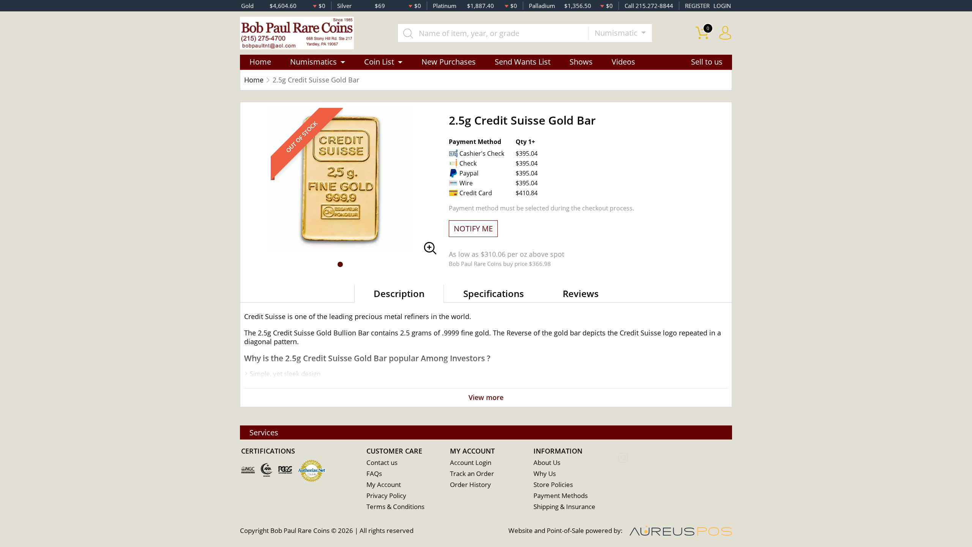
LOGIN (722, 5)
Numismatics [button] (313, 62)
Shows (581, 62)
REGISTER (697, 5)
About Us (546, 462)
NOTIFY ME (473, 228)
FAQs (374, 473)
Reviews (581, 293)
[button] (340, 264)
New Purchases (448, 62)
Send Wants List (523, 62)
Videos (623, 62)
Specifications (493, 293)
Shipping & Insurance (564, 506)
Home (260, 62)
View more (486, 397)
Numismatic (617, 33)
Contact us (382, 462)
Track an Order (472, 473)
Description (399, 293)
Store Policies (553, 484)
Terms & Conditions (395, 506)
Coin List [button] (379, 62)
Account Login (470, 462)
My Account (383, 484)
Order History (470, 484)
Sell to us (707, 62)
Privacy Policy (386, 495)
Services (263, 432)
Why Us (544, 473)
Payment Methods (560, 495)
